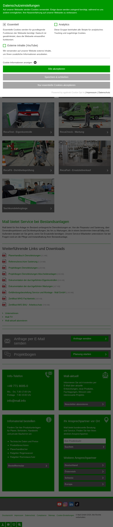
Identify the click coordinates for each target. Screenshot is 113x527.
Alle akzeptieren (56, 69)
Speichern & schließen (56, 77)
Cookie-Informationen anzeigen (17, 62)
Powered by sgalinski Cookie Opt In (68, 92)
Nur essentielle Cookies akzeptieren (56, 85)
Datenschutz (104, 92)
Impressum (91, 92)
